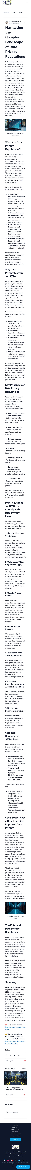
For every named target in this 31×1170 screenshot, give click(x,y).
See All (24, 1068)
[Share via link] (19, 1055)
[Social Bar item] (4, 1160)
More (20, 12)
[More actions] (25, 22)
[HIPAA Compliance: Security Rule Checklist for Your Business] (15, 1078)
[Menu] (27, 3)
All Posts (6, 12)
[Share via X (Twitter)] (10, 1055)
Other (13, 12)
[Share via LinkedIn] (14, 1055)
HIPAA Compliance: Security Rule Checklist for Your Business (15, 1089)
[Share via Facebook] (6, 1055)
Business (7, 1050)
